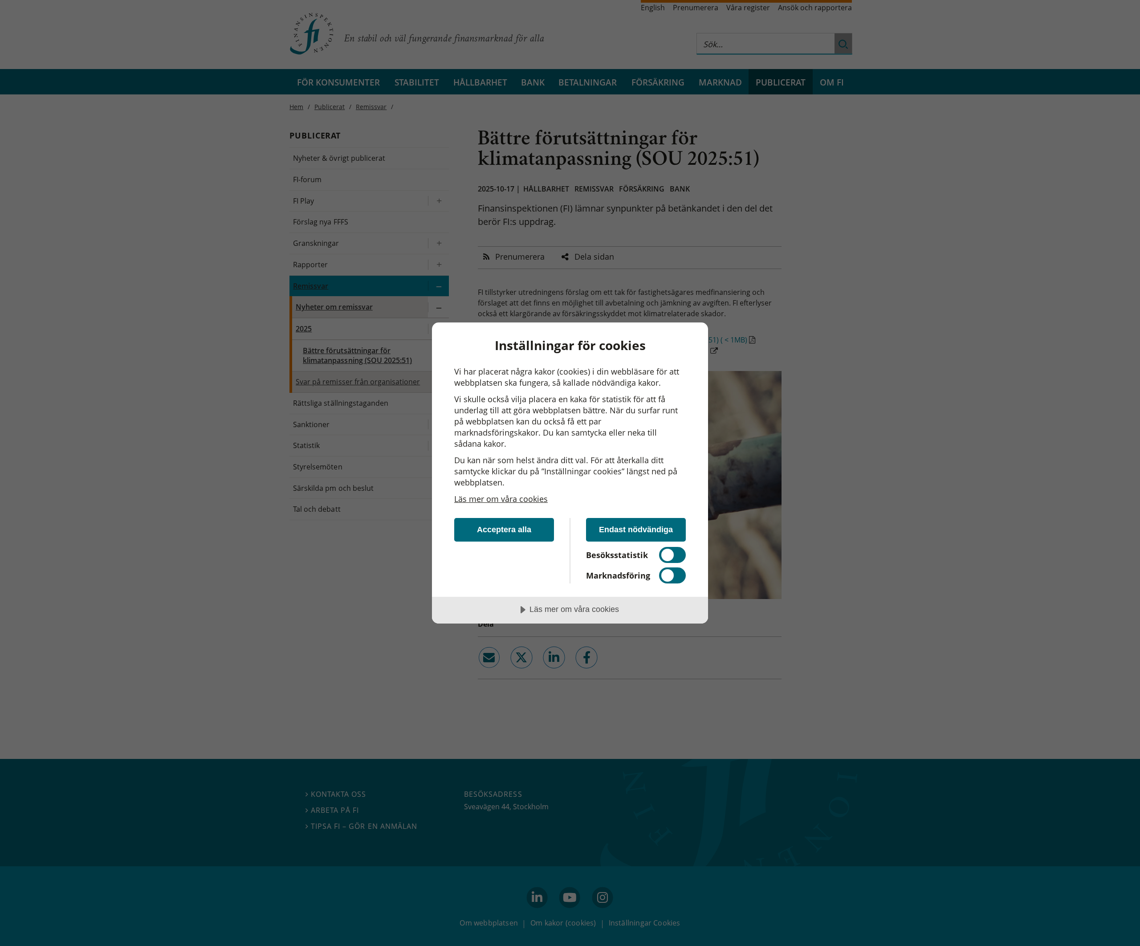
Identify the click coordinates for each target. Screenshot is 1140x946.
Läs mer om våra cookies (501, 498)
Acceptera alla (504, 529)
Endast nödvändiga (636, 529)
